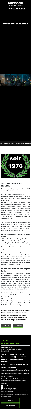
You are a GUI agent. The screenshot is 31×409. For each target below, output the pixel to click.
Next (29, 166)
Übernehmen (10, 400)
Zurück (6, 325)
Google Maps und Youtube (10, 388)
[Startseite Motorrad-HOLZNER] (15, 3)
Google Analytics (7, 385)
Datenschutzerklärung (8, 376)
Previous (2, 166)
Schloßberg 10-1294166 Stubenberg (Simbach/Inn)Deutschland (11, 349)
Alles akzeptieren (10, 405)
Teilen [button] (18, 325)
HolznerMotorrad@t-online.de (19, 364)
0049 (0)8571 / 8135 (17, 354)
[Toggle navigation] (2, 15)
